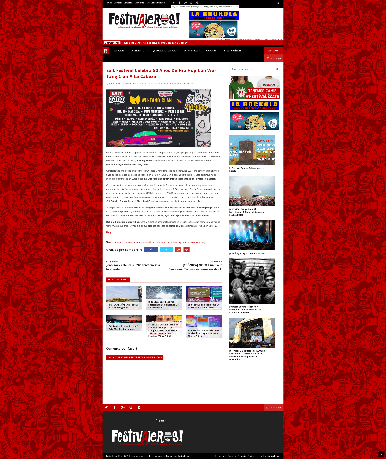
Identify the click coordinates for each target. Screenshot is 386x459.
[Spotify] (197, 2)
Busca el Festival (165, 50)
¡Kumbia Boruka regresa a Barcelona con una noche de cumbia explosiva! (245, 309)
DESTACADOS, (129, 83)
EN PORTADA (131, 242)
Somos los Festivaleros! (134, 3)
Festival (173, 242)
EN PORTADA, (139, 83)
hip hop (182, 242)
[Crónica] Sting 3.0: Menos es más (142, 42)
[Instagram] (191, 2)
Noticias (191, 242)
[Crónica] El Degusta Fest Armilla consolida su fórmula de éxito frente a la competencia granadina (247, 355)
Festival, (170, 83)
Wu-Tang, (190, 83)
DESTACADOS (116, 242)
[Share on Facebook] (151, 249)
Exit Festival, (148, 83)
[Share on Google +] (178, 249)
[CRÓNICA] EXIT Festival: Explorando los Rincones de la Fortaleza (163, 304)
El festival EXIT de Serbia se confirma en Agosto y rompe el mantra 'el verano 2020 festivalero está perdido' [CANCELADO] (163, 330)
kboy (108, 232)
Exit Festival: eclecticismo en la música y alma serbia (203, 306)
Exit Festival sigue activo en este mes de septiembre (124, 327)
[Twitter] (173, 2)
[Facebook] (179, 2)
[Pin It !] (187, 249)
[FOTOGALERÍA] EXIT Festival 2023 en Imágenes (124, 306)
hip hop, (177, 83)
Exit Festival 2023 (160, 242)
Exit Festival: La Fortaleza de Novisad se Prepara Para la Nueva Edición (203, 333)
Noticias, (183, 83)
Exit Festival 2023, (160, 83)
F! (105, 50)
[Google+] (185, 2)
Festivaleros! (111, 456)
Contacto (118, 3)
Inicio (109, 3)
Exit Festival (145, 242)
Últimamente (112, 42)
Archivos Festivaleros (156, 3)
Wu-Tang (200, 242)
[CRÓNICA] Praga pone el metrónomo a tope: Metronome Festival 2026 (246, 212)
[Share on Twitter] (166, 249)
